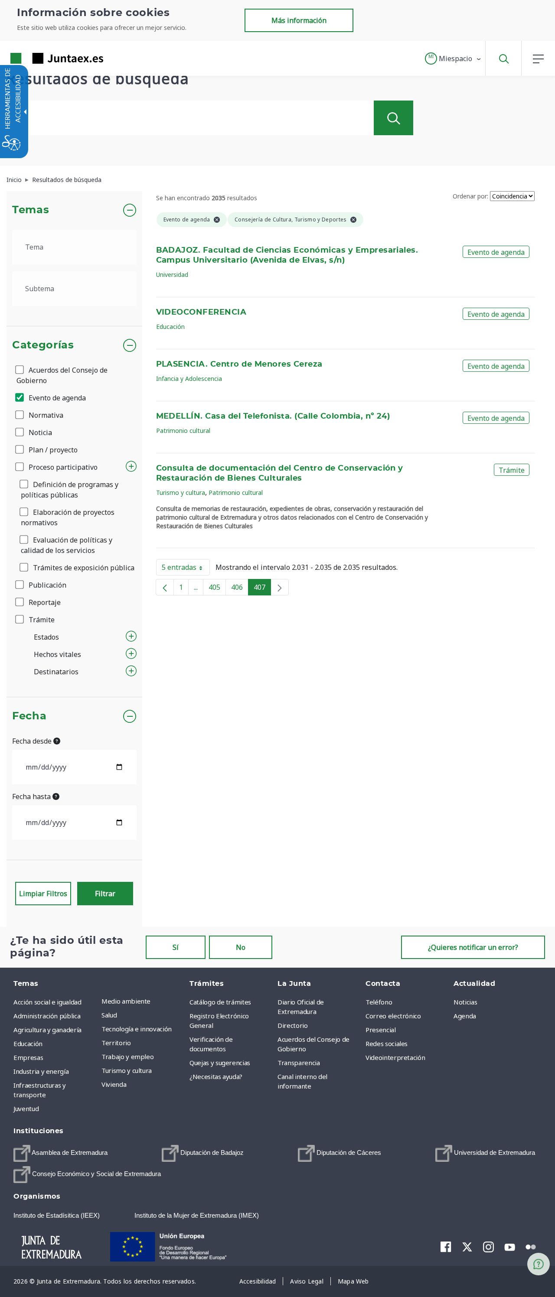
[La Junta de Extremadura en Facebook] (446, 1246)
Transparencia (299, 1062)
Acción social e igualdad (47, 1002)
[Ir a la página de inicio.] (41, 58)
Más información (298, 20)
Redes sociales (387, 1043)
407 (262, 588)
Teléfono (379, 1002)
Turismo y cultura (180, 492)
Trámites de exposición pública (82, 567)
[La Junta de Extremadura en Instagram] (488, 1246)
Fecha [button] (29, 716)
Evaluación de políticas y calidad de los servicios (66, 545)
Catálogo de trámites (220, 1002)
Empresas (28, 1057)
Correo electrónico (393, 1015)
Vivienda (113, 1084)
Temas (30, 210)
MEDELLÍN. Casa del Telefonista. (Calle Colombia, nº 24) (273, 416)
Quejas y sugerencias (219, 1062)
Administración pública (46, 1015)
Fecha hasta (32, 796)
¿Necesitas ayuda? (215, 1076)
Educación (170, 326)
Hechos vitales (57, 654)
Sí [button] (176, 947)
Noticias (465, 1002)
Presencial (381, 1029)
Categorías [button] (43, 345)
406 (239, 588)
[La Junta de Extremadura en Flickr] (531, 1246)
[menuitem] (143, 1001)
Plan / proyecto (52, 450)
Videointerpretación (395, 1057)
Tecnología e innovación (136, 1028)
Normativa (45, 415)
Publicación (46, 585)
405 (217, 588)
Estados (46, 637)
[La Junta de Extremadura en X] (467, 1246)
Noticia (39, 432)
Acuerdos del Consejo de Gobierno (62, 375)
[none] (280, 587)
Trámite (41, 619)
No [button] (240, 947)
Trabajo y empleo (127, 1056)
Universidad (172, 274)
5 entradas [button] (186, 568)
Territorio (116, 1042)
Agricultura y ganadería (47, 1029)
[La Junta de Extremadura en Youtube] (509, 1246)
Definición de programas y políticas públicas (69, 490)
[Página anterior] (165, 587)
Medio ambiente (125, 1001)
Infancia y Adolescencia (189, 378)
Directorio (293, 1025)
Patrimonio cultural (183, 430)
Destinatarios (56, 671)
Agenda (465, 1015)
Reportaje (44, 602)
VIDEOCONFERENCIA (201, 312)
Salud (109, 1015)
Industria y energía (41, 1071)
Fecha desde (32, 741)
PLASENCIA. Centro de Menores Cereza (239, 364)
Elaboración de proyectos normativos (67, 517)
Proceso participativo (62, 467)
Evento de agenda (56, 398)
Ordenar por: (470, 196)
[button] (453, 58)
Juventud (26, 1108)
